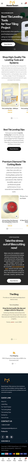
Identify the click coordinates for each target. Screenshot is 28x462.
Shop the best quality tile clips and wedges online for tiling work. (14, 309)
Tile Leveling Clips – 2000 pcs (10, 108)
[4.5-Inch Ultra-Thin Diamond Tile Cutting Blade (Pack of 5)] (10, 207)
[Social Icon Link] (2, 437)
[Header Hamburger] (2, 3)
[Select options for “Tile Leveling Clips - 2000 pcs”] (16, 104)
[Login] (21, 3)
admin (12, 322)
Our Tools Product (6, 407)
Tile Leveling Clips (6, 412)
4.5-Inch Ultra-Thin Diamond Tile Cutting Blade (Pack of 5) (10, 221)
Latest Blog (4, 404)
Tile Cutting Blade (6, 409)
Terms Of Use (4, 417)
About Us (3, 401)
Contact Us (4, 415)
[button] (13, 49)
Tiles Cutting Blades (14, 304)
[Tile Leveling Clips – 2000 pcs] (10, 95)
